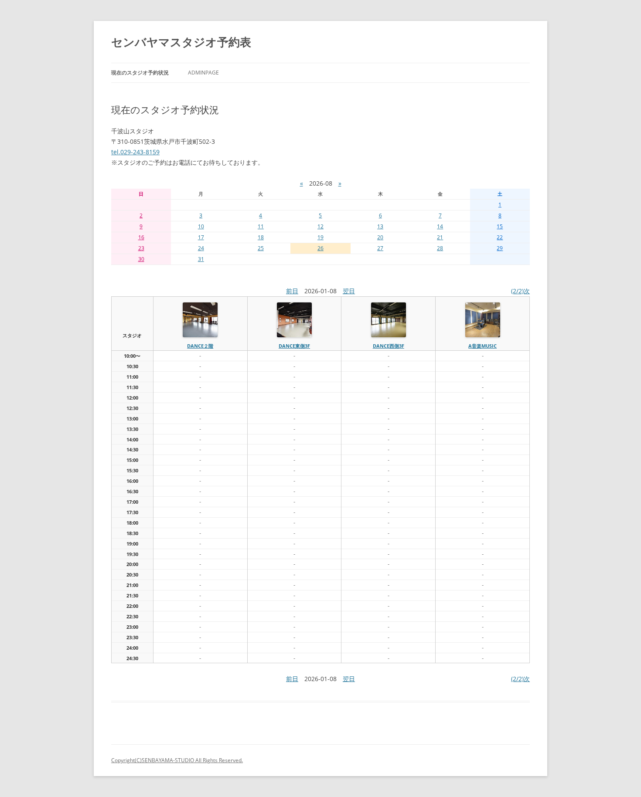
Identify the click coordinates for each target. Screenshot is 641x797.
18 (261, 237)
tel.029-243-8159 (135, 152)
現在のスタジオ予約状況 (140, 72)
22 (500, 237)
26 (320, 248)
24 (201, 248)
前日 (292, 291)
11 (261, 226)
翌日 (349, 291)
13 (380, 226)
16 (141, 237)
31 (201, 259)
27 (380, 248)
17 (201, 237)
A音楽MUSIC (482, 346)
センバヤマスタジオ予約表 (181, 42)
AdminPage (203, 72)
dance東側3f (294, 346)
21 (440, 237)
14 (440, 226)
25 (261, 248)
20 (380, 237)
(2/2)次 (520, 291)
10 (201, 226)
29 (500, 248)
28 (440, 248)
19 (320, 237)
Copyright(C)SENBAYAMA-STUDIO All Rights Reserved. (177, 760)
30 (141, 259)
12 (320, 226)
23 (141, 248)
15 (500, 226)
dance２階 (200, 346)
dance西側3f (388, 346)
